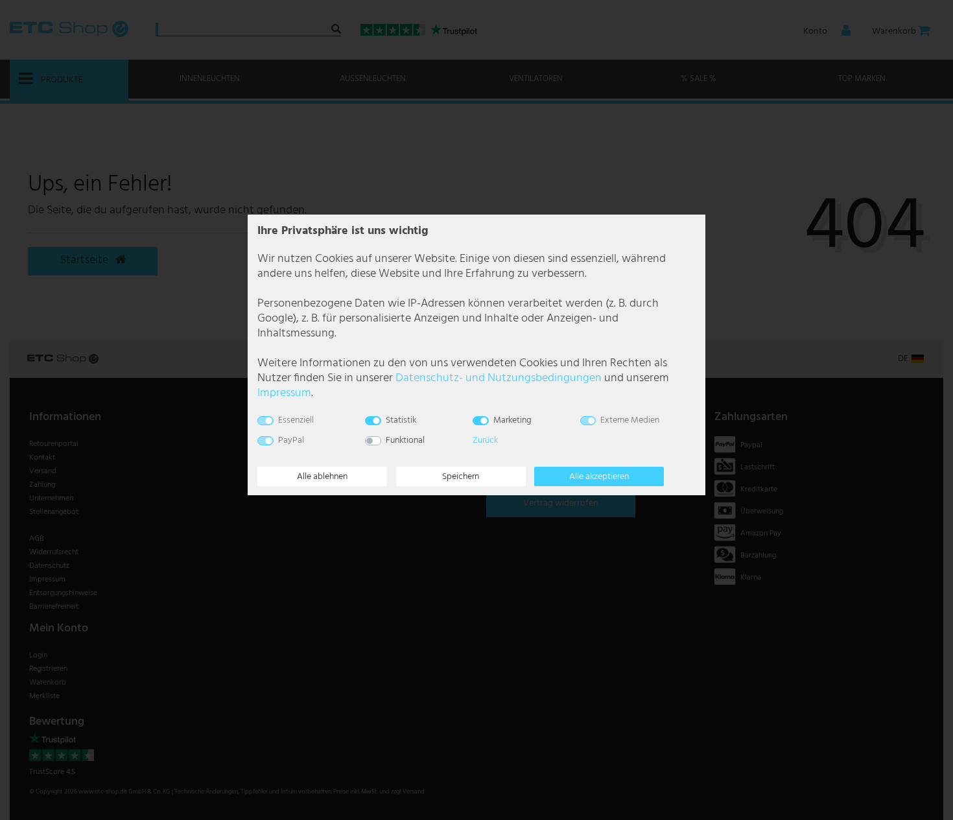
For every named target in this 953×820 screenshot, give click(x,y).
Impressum (284, 393)
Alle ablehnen (322, 476)
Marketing (512, 420)
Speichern (460, 476)
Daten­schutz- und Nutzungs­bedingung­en (498, 378)
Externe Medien (629, 420)
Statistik (401, 420)
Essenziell (296, 420)
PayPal (291, 440)
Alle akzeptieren (599, 476)
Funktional (405, 440)
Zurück (485, 440)
